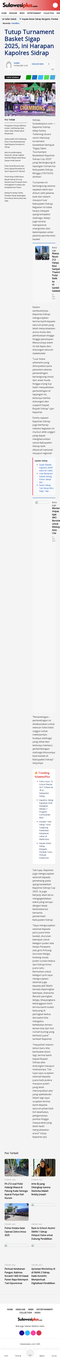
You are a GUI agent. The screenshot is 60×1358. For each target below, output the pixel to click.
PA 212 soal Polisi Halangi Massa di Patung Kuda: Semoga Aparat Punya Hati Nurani (16, 1191)
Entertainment (34, 13)
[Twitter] (27, 1333)
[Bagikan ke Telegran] (52, 77)
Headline (13, 13)
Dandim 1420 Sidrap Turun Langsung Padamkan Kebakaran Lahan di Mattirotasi (45, 830)
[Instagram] (33, 1333)
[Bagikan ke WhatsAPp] (47, 77)
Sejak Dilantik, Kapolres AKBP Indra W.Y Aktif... (46, 467)
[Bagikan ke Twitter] (41, 77)
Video (37, 1312)
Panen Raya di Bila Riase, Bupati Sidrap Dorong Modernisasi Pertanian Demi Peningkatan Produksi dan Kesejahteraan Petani (16, 182)
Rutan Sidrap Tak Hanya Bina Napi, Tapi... (46, 488)
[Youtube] (38, 1333)
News (22, 13)
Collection (49, 13)
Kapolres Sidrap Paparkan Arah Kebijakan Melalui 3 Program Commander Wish (46, 809)
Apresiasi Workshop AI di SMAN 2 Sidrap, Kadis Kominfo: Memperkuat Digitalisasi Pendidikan (43, 1276)
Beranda (6, 23)
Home (4, 13)
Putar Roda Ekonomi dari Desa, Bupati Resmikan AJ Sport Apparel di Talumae (15, 168)
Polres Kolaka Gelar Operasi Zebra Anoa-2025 (16, 1231)
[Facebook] (21, 1333)
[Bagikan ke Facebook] (35, 77)
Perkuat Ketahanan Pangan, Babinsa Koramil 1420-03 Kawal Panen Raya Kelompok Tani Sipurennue (16, 1276)
